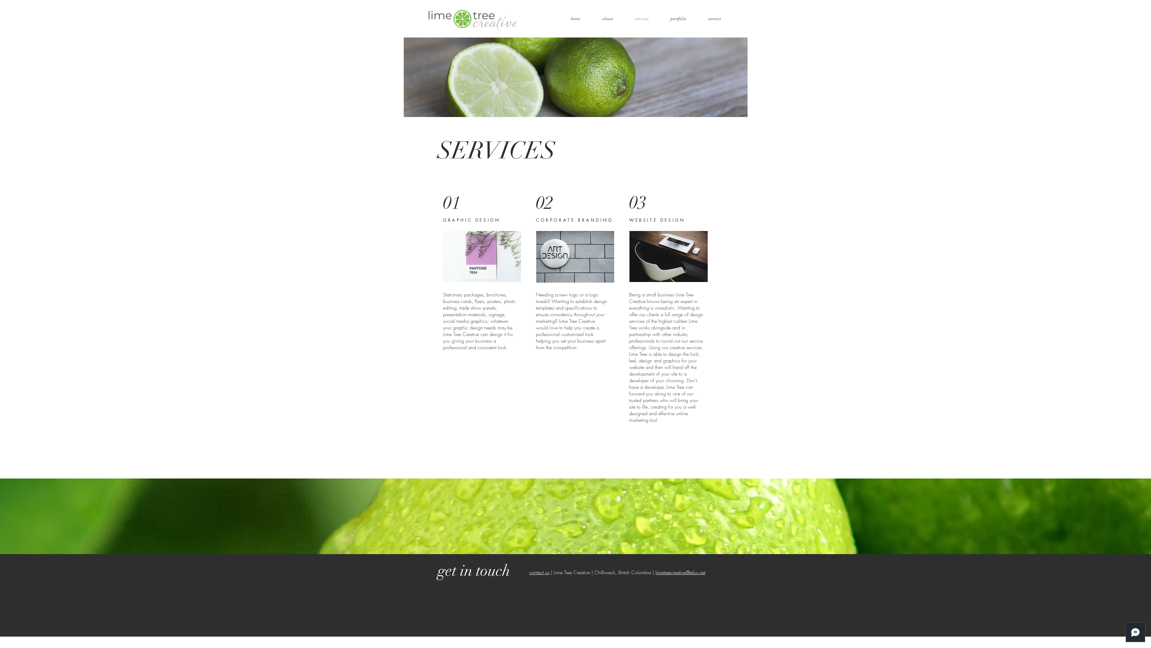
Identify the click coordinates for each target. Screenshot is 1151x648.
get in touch (474, 570)
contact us (539, 572)
